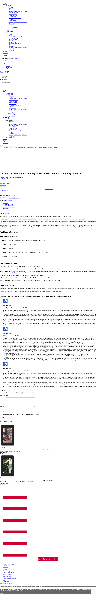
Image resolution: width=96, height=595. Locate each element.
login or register (15, 58)
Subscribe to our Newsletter (9, 578)
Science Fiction (12, 16)
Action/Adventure (13, 15)
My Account (6, 62)
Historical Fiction (13, 14)
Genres (5, 147)
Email (2, 411)
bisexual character (6, 190)
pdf (11, 195)
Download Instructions (8, 205)
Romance (11, 8)
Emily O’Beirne (8, 200)
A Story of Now (11, 216)
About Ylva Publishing (8, 564)
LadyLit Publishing (13, 27)
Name (2, 409)
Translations (6, 581)
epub (14, 195)
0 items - (3, 79)
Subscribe (5, 53)
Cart (4, 63)
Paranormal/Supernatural (15, 43)
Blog (4, 54)
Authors (5, 51)
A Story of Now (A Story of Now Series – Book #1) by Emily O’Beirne (17, 481)
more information (33, 586)
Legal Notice (6, 569)
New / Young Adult (13, 12)
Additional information (8, 204)
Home (4, 3)
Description (5, 203)
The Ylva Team (6, 565)
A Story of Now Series (14, 198)
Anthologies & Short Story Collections (18, 22)
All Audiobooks (10, 50)
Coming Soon (9, 6)
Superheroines (12, 20)
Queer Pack (12, 28)
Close (1, 593)
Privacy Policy (6, 571)
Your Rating (3, 395)
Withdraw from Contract (9, 207)
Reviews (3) (6, 208)
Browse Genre (9, 7)
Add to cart (3, 186)
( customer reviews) (5, 178)
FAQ (4, 580)
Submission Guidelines (8, 574)
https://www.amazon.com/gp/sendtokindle (22, 272)
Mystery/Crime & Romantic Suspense (18, 11)
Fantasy (11, 19)
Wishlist (5, 60)
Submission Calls (7, 576)
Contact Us (5, 55)
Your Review (3, 406)
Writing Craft (12, 24)
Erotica (10, 10)
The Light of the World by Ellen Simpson (10, 451)
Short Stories (12, 23)
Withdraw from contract (56, 291)
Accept (39, 586)
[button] (2, 447)
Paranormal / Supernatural (15, 18)
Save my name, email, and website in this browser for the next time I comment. (20, 414)
